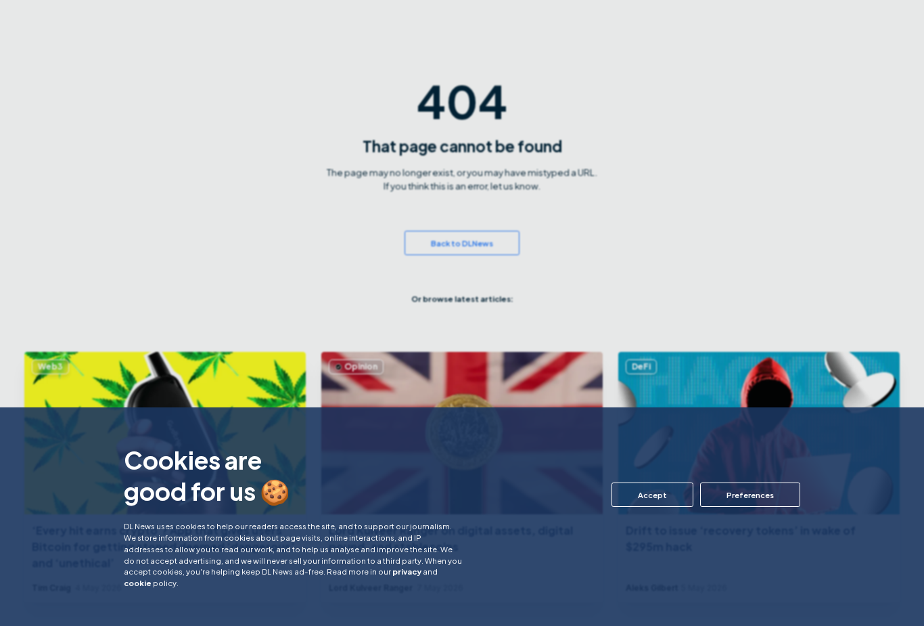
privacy (406, 571)
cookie (138, 582)
